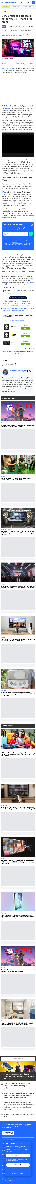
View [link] (25, 328)
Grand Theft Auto (8, 68)
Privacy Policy (26, 1171)
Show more (28, 348)
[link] (6, 327)
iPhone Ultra (27, 6)
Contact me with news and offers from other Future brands (17, 1160)
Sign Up (18, 1165)
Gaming (4, 11)
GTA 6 (31, 106)
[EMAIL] (30, 371)
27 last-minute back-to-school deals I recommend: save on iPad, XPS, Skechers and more (19, 1076)
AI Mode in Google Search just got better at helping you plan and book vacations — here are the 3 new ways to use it (19, 1095)
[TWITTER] (27, 371)
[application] (18, 144)
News (3, 26)
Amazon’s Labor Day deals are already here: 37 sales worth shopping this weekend (17, 1086)
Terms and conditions (8, 1139)
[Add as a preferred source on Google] (8, 1133)
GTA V (4, 192)
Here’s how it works (17, 35)
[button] (33, 2)
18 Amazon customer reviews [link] (16, 320)
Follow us (21, 63)
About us (4, 1165)
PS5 (6, 285)
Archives (4, 1169)
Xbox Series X (29, 283)
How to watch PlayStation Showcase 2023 (18, 306)
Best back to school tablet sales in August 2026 (19, 1115)
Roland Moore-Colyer (15, 26)
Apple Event (16, 6)
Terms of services (20, 240)
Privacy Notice (14, 242)
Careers (4, 1158)
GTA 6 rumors (15, 291)
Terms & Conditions (21, 1172)
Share (5, 63)
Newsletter (31, 63)
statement (8, 108)
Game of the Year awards (25, 215)
